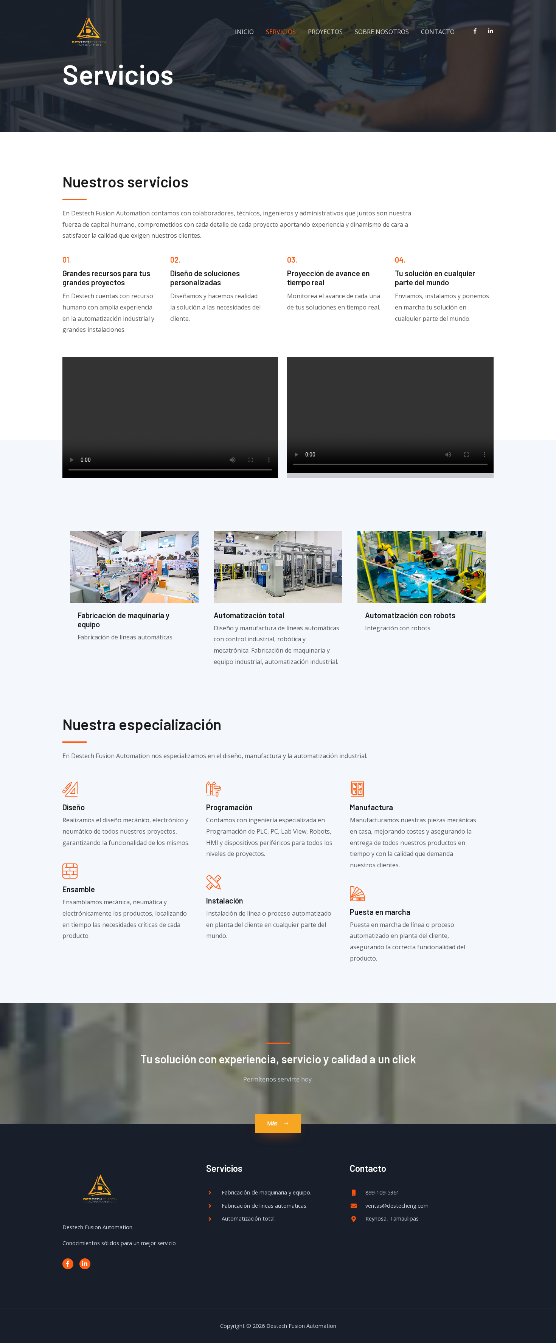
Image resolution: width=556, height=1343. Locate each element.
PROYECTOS (325, 32)
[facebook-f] (477, 31)
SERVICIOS (281, 32)
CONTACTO (438, 32)
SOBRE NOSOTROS (382, 32)
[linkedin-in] (492, 31)
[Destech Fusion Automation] (88, 31)
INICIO (244, 32)
